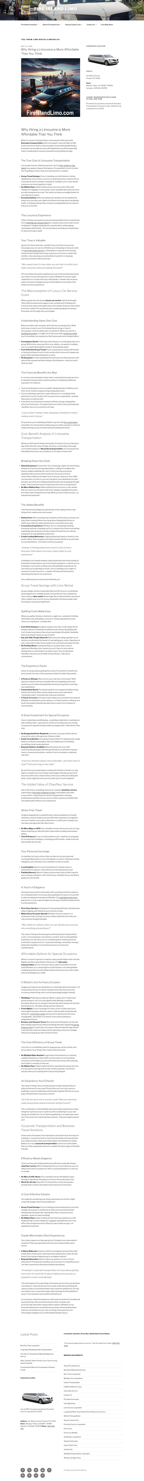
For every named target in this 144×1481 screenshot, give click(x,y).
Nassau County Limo (73, 25)
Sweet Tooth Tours (70, 1445)
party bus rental (70, 333)
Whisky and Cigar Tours (72, 1458)
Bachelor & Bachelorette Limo (75, 1370)
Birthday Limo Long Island (73, 1378)
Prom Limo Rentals (71, 1433)
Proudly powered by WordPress (75, 1470)
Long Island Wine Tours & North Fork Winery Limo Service (84, 1412)
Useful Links (68, 1449)
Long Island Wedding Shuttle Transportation (36, 1350)
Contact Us (91, 25)
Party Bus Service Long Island (74, 1424)
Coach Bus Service (71, 1391)
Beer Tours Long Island (72, 1374)
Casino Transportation (72, 1382)
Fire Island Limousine (29, 25)
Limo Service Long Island (73, 1408)
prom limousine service (34, 251)
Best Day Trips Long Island (29, 1345)
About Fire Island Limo (51, 25)
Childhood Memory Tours (73, 1387)
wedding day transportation (37, 223)
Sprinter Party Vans (71, 1441)
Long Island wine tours (68, 898)
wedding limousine (29, 333)
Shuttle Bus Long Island (72, 1437)
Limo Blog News (107, 25)
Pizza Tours (68, 1429)
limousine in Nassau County (43, 793)
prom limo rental (38, 1014)
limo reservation (70, 422)
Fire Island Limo (55, 8)
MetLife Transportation (72, 1416)
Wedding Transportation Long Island (77, 1454)
